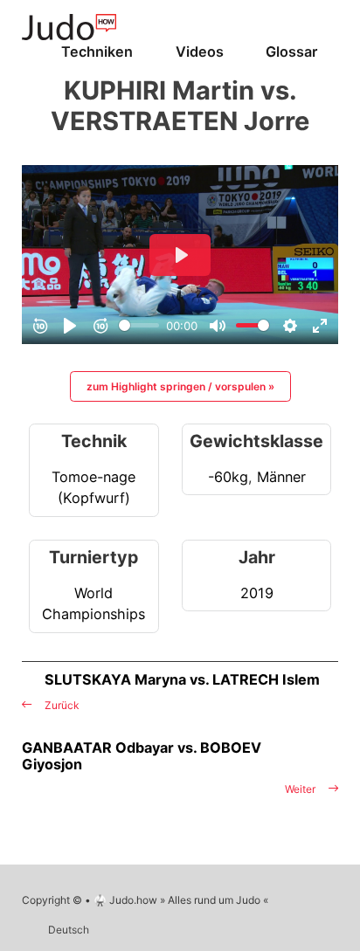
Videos (200, 51)
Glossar (291, 51)
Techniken (97, 51)
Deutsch (68, 929)
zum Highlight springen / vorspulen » (180, 386)
